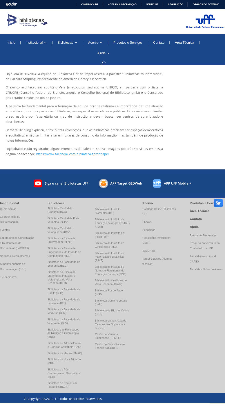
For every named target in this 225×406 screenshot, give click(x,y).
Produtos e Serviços (128, 42)
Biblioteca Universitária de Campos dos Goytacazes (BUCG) (110, 324)
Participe (152, 4)
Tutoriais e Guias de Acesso (206, 269)
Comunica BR (89, 4)
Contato (158, 42)
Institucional (34, 42)
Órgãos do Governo (206, 4)
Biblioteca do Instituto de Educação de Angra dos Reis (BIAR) (112, 223)
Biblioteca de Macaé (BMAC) (64, 353)
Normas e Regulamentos (15, 256)
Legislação (175, 4)
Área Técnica (184, 42)
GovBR (11, 4)
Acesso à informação (122, 4)
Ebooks (146, 222)
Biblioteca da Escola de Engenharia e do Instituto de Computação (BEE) (64, 252)
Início (11, 42)
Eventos (5, 230)
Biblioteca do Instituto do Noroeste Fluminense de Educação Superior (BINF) (110, 270)
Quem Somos (8, 209)
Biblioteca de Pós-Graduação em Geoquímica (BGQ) (63, 373)
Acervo (93, 42)
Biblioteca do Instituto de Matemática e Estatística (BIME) (109, 257)
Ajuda (194, 226)
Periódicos (148, 230)
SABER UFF (149, 250)
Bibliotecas (65, 42)
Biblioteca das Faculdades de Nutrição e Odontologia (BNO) (63, 333)
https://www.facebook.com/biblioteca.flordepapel (72, 154)
